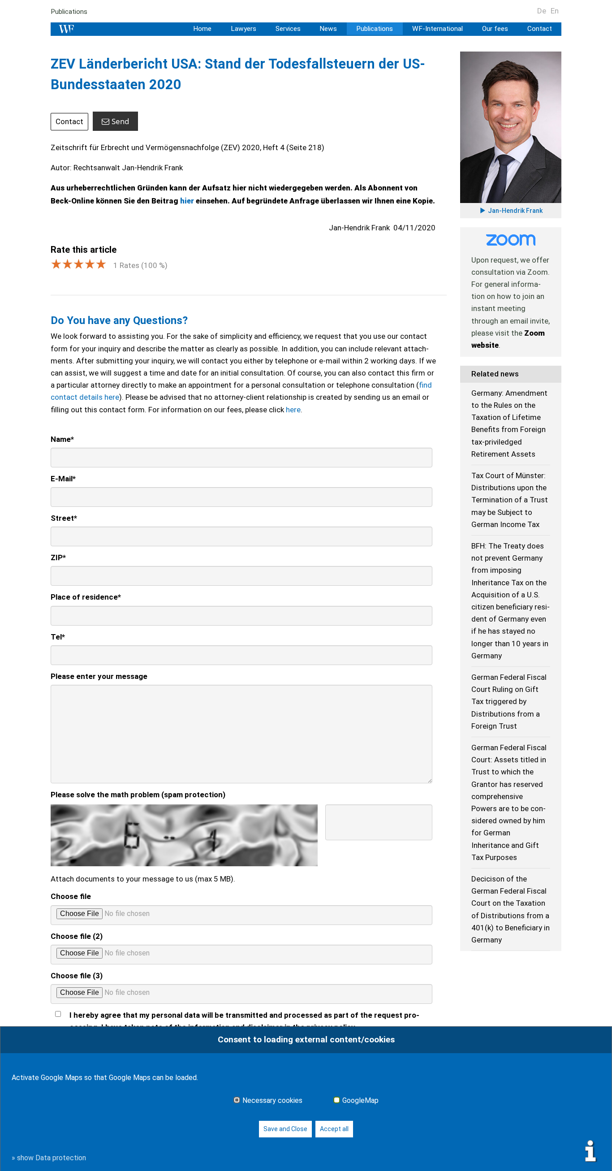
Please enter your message (99, 676)
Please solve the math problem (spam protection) (138, 794)
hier (188, 200)
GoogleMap (360, 1101)
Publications (69, 12)
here (293, 409)
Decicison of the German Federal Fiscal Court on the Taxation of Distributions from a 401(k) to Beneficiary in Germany (510, 909)
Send (120, 121)
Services (288, 29)
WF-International (437, 29)
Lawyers (243, 29)
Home (202, 29)
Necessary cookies (272, 1101)
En (555, 10)
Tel (58, 636)
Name (62, 439)
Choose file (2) (77, 936)
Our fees (495, 29)
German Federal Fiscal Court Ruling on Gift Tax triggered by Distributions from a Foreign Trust (509, 701)
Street (64, 518)
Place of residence (86, 596)
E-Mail (63, 478)
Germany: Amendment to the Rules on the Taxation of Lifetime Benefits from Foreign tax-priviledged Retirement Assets (509, 423)
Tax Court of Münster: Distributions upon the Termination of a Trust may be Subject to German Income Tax (509, 500)
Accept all (334, 1128)
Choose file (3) (77, 975)
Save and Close (285, 1128)
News (328, 29)
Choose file (71, 896)
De (541, 10)
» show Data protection (49, 1158)
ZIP (58, 557)
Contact (539, 29)
